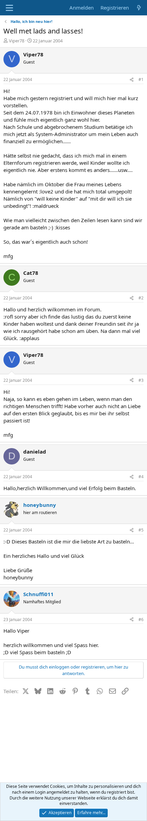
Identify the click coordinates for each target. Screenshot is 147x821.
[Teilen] (131, 80)
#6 (141, 619)
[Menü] (9, 8)
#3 (141, 380)
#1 (141, 79)
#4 (141, 477)
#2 (141, 298)
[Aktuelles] (139, 7)
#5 (141, 530)
